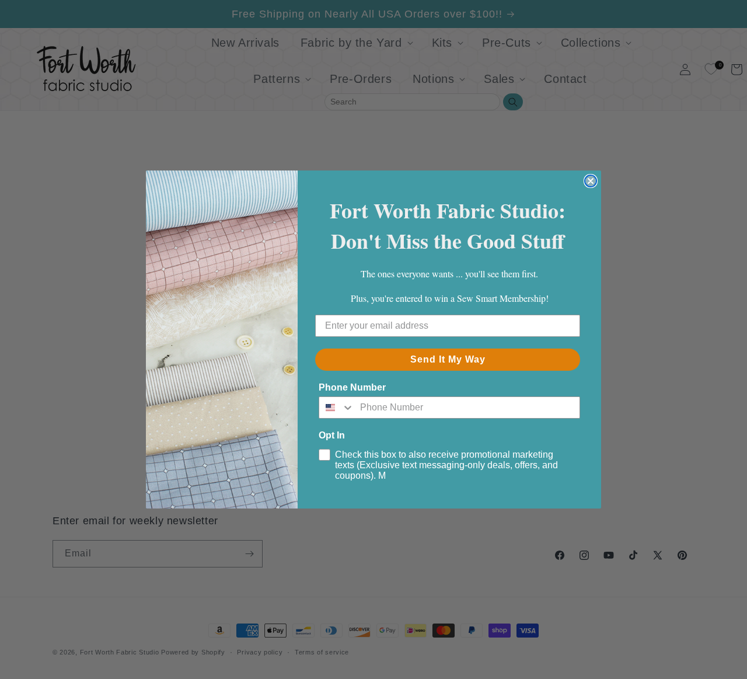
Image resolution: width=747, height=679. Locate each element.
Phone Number (352, 387)
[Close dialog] (590, 181)
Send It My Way (448, 359)
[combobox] (336, 407)
